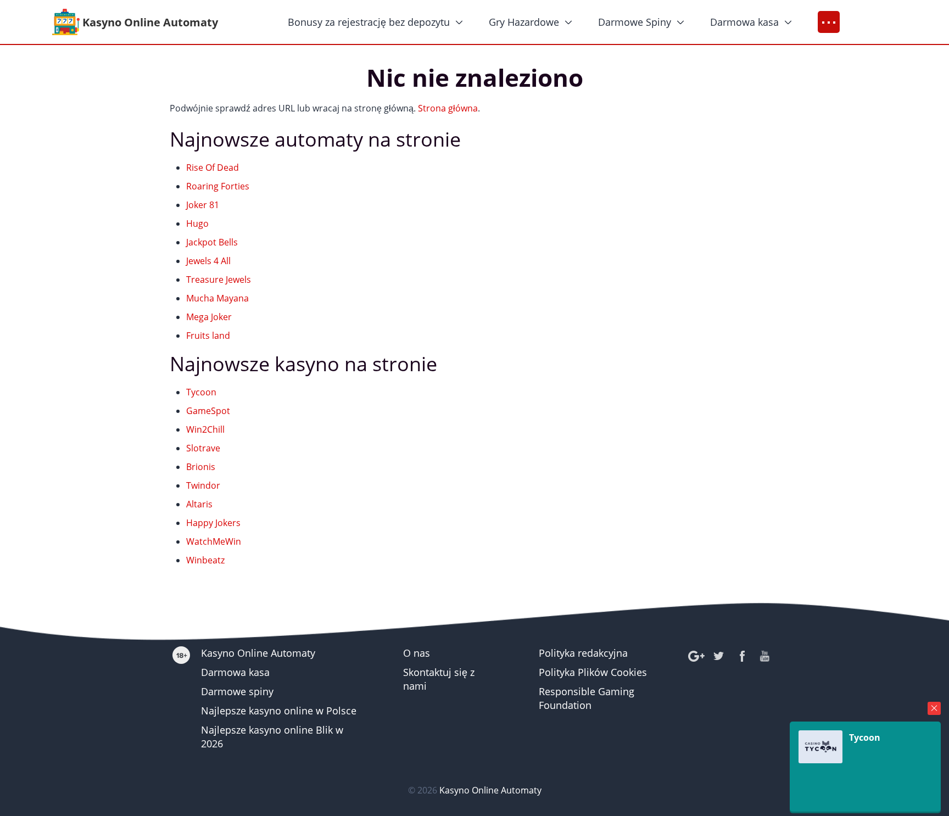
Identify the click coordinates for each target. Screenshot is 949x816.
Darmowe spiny (237, 691)
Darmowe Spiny (634, 22)
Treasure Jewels (218, 279)
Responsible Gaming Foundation (586, 698)
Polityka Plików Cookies (593, 672)
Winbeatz (205, 560)
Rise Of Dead (212, 167)
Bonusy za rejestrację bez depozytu (369, 22)
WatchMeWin (213, 541)
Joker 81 (202, 205)
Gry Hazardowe (524, 22)
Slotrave (203, 448)
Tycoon (201, 392)
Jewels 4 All (208, 261)
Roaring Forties (217, 186)
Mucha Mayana (217, 298)
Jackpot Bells (212, 242)
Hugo (197, 223)
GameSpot (208, 411)
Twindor (203, 485)
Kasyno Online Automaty (258, 652)
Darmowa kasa (744, 22)
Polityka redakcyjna (583, 652)
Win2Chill (205, 429)
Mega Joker (209, 317)
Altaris (199, 504)
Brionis (200, 467)
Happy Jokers (213, 523)
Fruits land (208, 335)
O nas (416, 652)
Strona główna (448, 108)
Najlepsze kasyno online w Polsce (278, 710)
